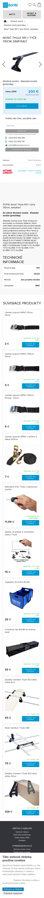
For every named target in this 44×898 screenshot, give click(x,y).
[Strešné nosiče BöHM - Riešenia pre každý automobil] (13, 5)
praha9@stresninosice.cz (18, 145)
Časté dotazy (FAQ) (22, 838)
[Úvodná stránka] (5, 21)
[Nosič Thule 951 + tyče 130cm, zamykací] (22, 63)
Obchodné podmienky (22, 835)
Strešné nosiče (16, 21)
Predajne (22, 840)
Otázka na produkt (22, 149)
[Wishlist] (30, 6)
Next (38, 65)
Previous (6, 64)
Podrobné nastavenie (13, 893)
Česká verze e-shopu (22, 852)
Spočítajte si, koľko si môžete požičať (29, 172)
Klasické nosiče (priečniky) (15, 25)
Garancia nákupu (22, 832)
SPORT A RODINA (31, 14)
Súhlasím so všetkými (13, 889)
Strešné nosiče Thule (22, 849)
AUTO (12, 14)
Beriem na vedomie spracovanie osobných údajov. (22, 134)
